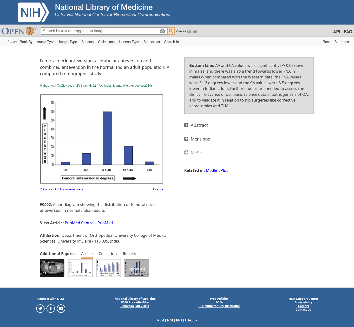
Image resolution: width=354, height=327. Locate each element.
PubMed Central (79, 222)
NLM (160, 320)
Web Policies (219, 299)
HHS (179, 320)
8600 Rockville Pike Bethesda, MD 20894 (134, 304)
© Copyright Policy (52, 189)
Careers (303, 306)
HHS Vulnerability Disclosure (219, 306)
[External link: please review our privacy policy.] (40, 308)
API (336, 31)
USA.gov (191, 320)
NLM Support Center (303, 299)
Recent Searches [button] (336, 41)
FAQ (348, 31)
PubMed (105, 222)
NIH (170, 320)
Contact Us (303, 310)
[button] (26, 42)
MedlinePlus (217, 170)
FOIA (219, 302)
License (158, 189)
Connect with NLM (50, 299)
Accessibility (304, 302)
